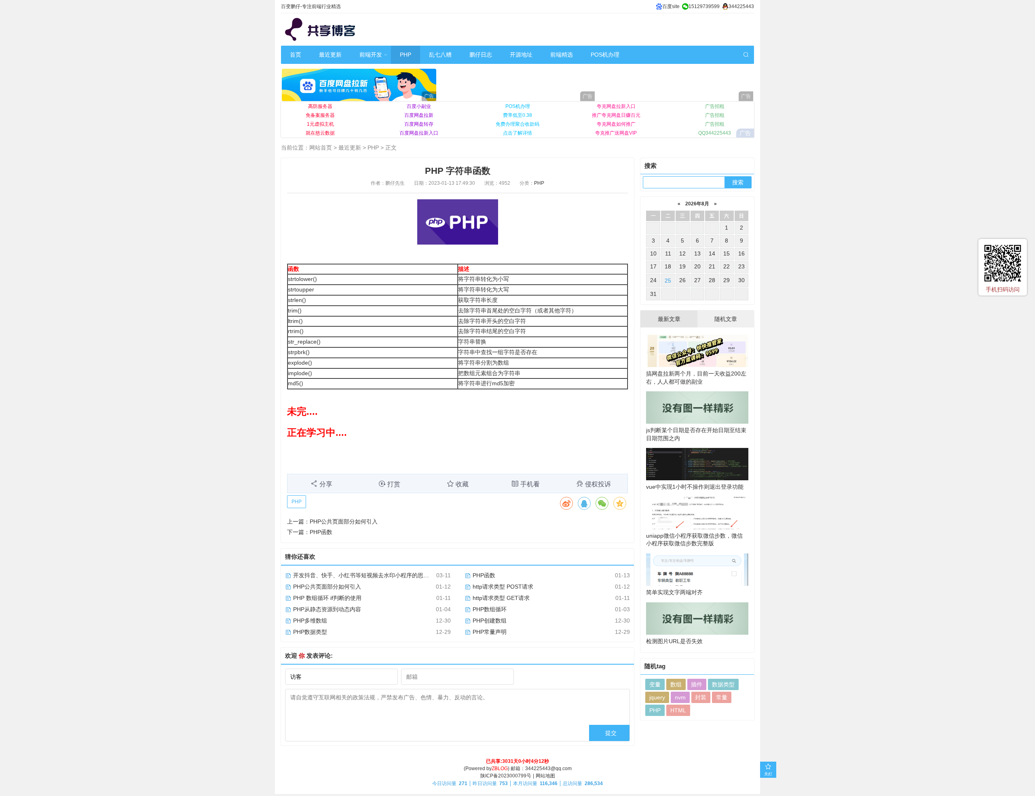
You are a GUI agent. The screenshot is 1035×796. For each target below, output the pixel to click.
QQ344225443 (714, 133)
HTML (678, 710)
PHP (405, 54)
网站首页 (320, 147)
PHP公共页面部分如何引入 (344, 521)
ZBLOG (500, 768)
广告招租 (714, 106)
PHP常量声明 (489, 632)
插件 (696, 684)
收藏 (462, 484)
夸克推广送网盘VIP (616, 133)
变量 (655, 684)
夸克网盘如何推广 (616, 124)
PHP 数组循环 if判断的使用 (326, 598)
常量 (721, 697)
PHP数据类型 (309, 632)
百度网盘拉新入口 (418, 133)
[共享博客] (321, 29)
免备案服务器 (320, 115)
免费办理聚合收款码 (517, 124)
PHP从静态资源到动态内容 (326, 609)
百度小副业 (419, 106)
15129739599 (704, 6)
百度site (671, 6)
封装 (700, 697)
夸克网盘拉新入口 (616, 106)
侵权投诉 (598, 484)
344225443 (741, 6)
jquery (657, 697)
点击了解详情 (517, 133)
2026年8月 (697, 204)
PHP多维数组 (309, 620)
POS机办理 (605, 54)
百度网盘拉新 (418, 115)
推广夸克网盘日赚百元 (616, 115)
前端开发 (370, 54)
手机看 (530, 484)
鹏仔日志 (480, 54)
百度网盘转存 (418, 124)
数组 (676, 684)
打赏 (393, 484)
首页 (295, 54)
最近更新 (330, 54)
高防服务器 (320, 106)
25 (668, 280)
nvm (680, 697)
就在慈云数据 (320, 133)
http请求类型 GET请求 (500, 598)
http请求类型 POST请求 (502, 586)
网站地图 (545, 776)
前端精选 (561, 54)
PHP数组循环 (489, 609)
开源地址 (521, 54)
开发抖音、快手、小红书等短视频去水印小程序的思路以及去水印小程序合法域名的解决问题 (408, 575)
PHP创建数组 (489, 620)
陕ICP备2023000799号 (505, 776)
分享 (325, 484)
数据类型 (723, 684)
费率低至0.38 (517, 115)
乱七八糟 (440, 54)
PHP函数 (321, 532)
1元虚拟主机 (320, 124)
